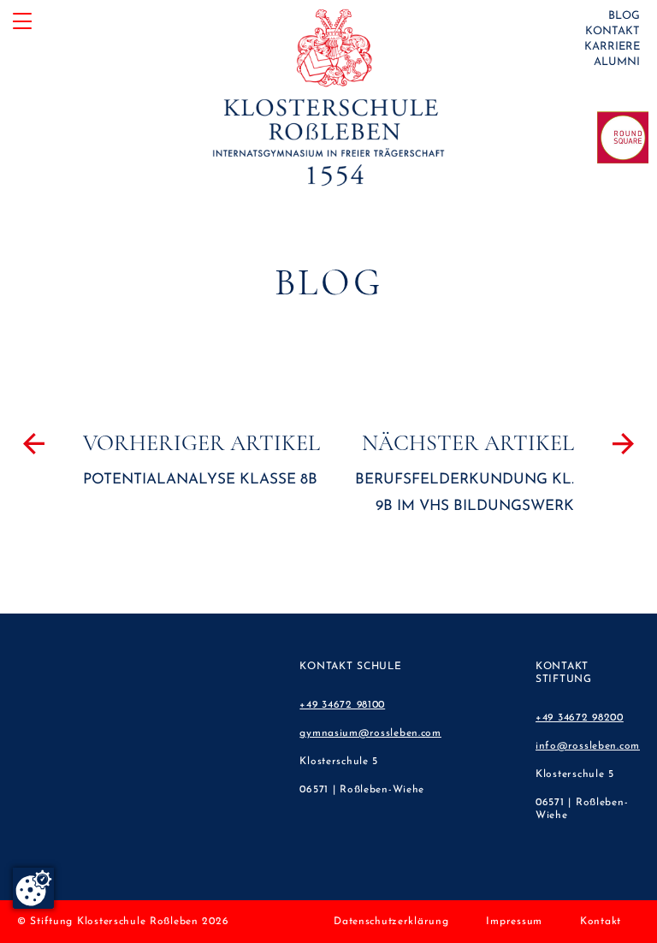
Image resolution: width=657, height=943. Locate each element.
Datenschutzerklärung (391, 921)
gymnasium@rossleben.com (370, 733)
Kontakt (612, 31)
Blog (624, 15)
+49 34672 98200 (580, 718)
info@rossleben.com (588, 746)
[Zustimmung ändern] (33, 888)
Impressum (514, 921)
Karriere (612, 46)
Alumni (617, 62)
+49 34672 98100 (342, 705)
